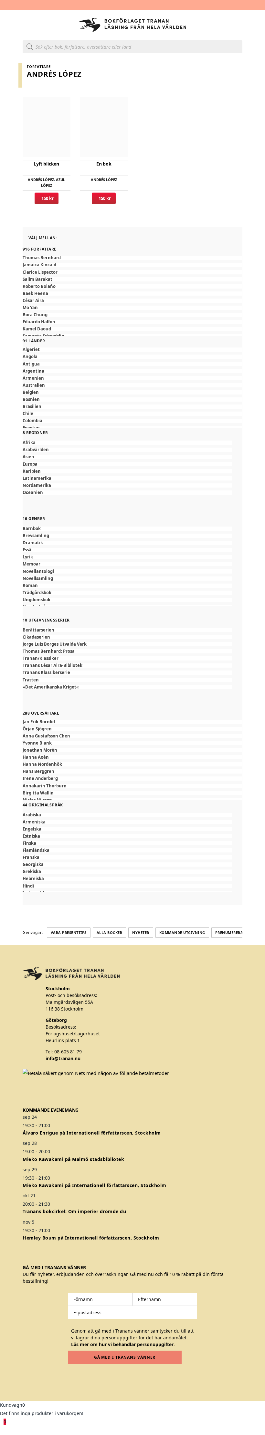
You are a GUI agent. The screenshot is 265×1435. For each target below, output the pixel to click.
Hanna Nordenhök (42, 764)
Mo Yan (30, 308)
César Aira (33, 301)
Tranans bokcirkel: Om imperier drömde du (74, 1211)
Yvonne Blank (37, 743)
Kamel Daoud (37, 329)
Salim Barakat (37, 279)
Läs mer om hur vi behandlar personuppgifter (122, 1344)
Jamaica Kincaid (39, 265)
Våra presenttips (69, 932)
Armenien (33, 378)
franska (31, 857)
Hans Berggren (38, 771)
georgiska (33, 864)
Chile (28, 414)
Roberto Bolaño (39, 286)
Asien (28, 457)
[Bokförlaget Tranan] (132, 25)
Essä (27, 550)
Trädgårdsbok (37, 593)
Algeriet (31, 349)
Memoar (31, 564)
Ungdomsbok (36, 600)
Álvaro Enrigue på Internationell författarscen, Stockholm (92, 1133)
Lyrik (28, 557)
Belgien (31, 392)
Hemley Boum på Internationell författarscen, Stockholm (91, 1238)
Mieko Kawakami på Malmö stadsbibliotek (73, 1159)
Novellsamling (38, 578)
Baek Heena (35, 293)
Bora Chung (35, 315)
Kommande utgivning (182, 932)
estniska (31, 836)
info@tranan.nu (63, 1058)
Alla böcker (109, 932)
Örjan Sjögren (37, 729)
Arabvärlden (36, 450)
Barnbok (32, 529)
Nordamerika (37, 485)
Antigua (31, 364)
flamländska (36, 850)
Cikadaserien (36, 637)
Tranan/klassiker (40, 658)
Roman (30, 586)
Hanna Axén (36, 757)
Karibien (32, 471)
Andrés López (41, 179)
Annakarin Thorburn (45, 786)
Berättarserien (38, 630)
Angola (30, 357)
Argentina (33, 371)
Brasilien (32, 406)
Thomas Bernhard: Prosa (49, 651)
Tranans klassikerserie (46, 672)
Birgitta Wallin (38, 793)
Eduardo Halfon (39, 322)
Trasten (31, 680)
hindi (28, 886)
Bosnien (31, 399)
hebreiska (33, 879)
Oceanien (33, 492)
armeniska (34, 822)
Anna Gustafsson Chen (46, 736)
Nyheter (140, 932)
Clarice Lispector (40, 272)
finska (29, 843)
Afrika (29, 443)
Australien (34, 385)
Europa (30, 464)
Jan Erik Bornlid (39, 722)
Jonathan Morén (40, 750)
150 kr (46, 198)
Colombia (32, 421)
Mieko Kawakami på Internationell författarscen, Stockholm (94, 1185)
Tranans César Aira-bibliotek (52, 665)
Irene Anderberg (40, 778)
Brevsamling (36, 536)
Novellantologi (38, 571)
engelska (32, 829)
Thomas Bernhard (42, 258)
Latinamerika (37, 478)
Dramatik (33, 543)
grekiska (32, 872)
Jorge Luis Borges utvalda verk (55, 644)
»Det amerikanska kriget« (51, 687)
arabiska (32, 815)
